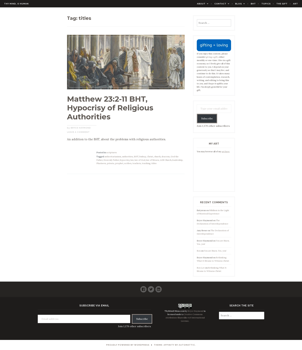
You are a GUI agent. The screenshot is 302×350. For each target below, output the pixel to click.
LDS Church (165, 160)
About (201, 4)
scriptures (111, 152)
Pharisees (101, 163)
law (132, 160)
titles (154, 163)
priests (110, 163)
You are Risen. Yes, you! (215, 250)
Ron (199, 250)
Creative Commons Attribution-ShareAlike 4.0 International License (185, 317)
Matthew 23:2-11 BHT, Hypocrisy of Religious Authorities (110, 107)
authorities (127, 156)
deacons (166, 156)
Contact (220, 4)
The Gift (282, 4)
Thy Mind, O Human (16, 4)
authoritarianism (112, 156)
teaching (146, 163)
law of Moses (152, 160)
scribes (127, 163)
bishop (142, 156)
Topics (266, 4)
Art (295, 4)
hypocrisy (125, 160)
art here (225, 151)
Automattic (187, 345)
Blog (238, 4)
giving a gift (212, 57)
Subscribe (207, 118)
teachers (136, 163)
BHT (253, 4)
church (157, 156)
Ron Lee (201, 267)
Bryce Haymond (81, 128)
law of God (140, 160)
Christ (150, 156)
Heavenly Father (111, 160)
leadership (177, 160)
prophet (119, 163)
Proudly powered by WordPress (127, 345)
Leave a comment (78, 132)
